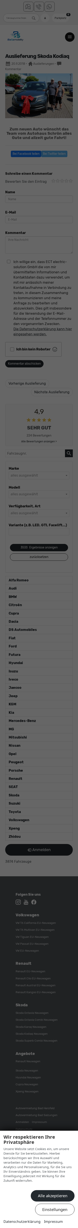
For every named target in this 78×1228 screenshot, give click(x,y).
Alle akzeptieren (52, 1195)
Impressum (53, 1221)
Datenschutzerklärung (22, 1221)
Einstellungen (54, 1209)
